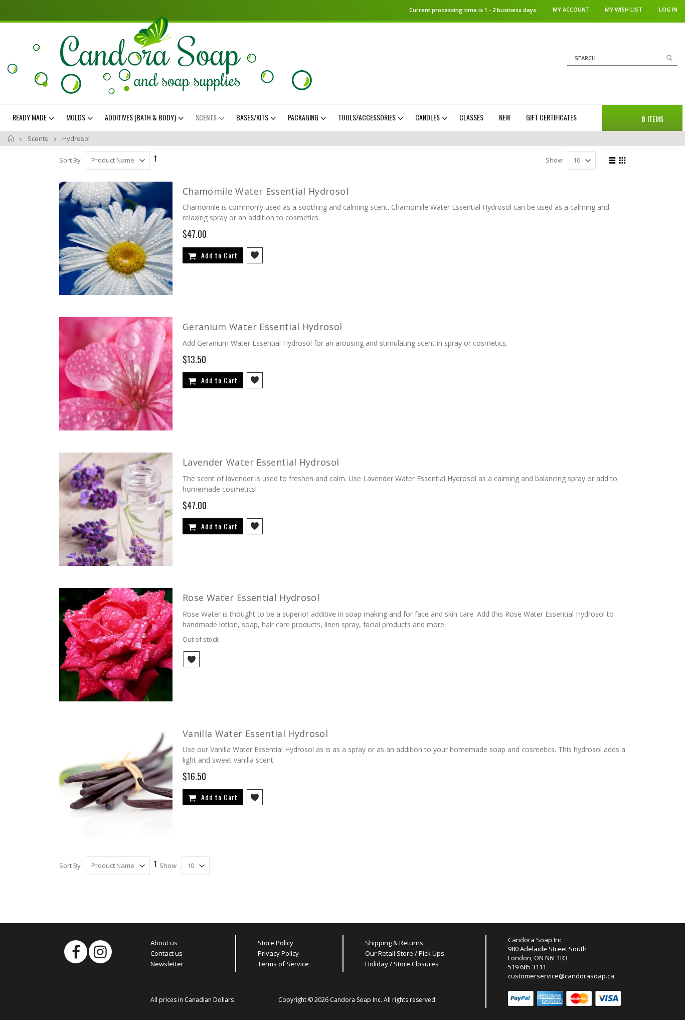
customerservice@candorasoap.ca (561, 975)
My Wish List (623, 9)
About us (164, 942)
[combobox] (622, 58)
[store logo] (160, 55)
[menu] (301, 117)
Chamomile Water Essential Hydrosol (266, 191)
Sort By (70, 160)
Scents (39, 138)
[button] (255, 255)
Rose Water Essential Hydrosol (251, 598)
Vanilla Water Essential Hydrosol (255, 733)
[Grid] (622, 161)
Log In (668, 9)
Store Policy (275, 942)
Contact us (166, 953)
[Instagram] (100, 951)
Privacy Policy (278, 953)
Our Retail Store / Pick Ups (404, 953)
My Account (571, 9)
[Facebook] (75, 951)
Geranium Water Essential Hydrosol (262, 327)
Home (11, 138)
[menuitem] (35, 117)
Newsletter (167, 963)
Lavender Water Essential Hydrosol (261, 462)
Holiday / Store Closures (402, 963)
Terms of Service (283, 963)
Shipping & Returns (394, 942)
